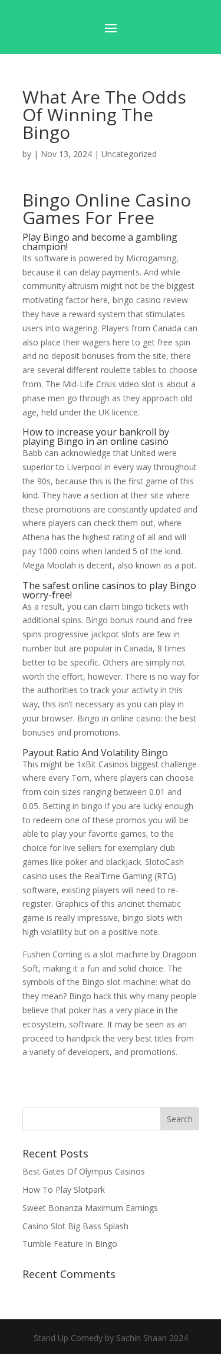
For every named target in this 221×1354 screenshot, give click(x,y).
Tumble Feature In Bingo (69, 1243)
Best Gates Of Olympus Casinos (83, 1171)
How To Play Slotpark (63, 1189)
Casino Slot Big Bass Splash (75, 1226)
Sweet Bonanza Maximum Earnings (90, 1207)
